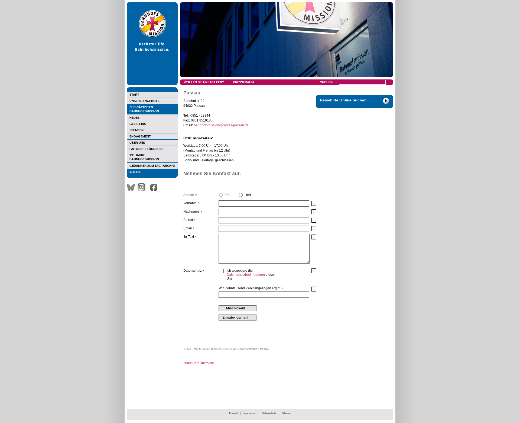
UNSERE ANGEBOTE (144, 100)
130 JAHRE (144, 157)
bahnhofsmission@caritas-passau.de (221, 125)
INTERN (135, 172)
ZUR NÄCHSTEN (144, 109)
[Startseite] (152, 84)
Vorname (190, 203)
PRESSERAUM (243, 82)
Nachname (191, 211)
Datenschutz (269, 413)
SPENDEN (136, 130)
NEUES (134, 117)
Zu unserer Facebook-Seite (155, 187)
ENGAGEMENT (140, 136)
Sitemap (286, 413)
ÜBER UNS (137, 142)
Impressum (249, 413)
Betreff (188, 220)
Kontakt (233, 413)
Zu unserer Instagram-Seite (143, 187)
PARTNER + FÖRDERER (146, 148)
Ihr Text (188, 237)
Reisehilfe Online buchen (343, 100)
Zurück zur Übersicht (198, 363)
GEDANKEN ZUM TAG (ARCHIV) (152, 165)
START (134, 94)
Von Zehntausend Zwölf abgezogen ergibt (249, 288)
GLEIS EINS (137, 124)
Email (187, 228)
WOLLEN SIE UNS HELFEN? (204, 82)
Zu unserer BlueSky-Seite (132, 187)
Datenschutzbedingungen (246, 275)
